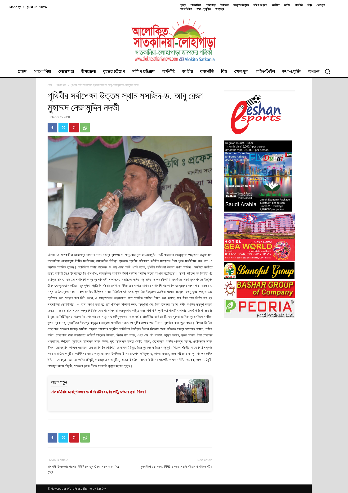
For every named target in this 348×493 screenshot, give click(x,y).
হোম (50, 85)
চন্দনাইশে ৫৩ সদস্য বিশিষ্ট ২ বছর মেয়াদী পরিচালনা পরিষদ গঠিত (176, 467)
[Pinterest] (74, 127)
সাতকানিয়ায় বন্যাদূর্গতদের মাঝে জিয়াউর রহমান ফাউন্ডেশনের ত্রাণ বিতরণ (98, 391)
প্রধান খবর (61, 85)
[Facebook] (52, 127)
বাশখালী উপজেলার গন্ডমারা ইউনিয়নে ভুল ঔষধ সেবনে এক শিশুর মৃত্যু (83, 469)
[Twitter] (63, 127)
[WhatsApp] (85, 127)
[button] (327, 71)
